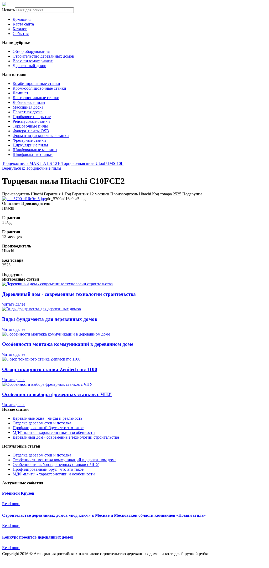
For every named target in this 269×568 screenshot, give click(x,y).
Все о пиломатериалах (33, 61)
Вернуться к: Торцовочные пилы (31, 168)
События (21, 33)
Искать (8, 10)
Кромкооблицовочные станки (39, 88)
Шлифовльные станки (33, 154)
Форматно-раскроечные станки (41, 135)
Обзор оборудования (31, 51)
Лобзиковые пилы (29, 102)
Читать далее (13, 304)
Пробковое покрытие (32, 116)
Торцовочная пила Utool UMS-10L (92, 163)
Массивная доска (28, 107)
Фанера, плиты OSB (31, 131)
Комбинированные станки (36, 83)
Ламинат (20, 93)
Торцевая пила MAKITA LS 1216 (31, 163)
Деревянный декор (29, 65)
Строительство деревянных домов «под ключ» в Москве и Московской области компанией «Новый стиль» (104, 515)
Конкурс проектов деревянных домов (38, 537)
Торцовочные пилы (30, 126)
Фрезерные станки (29, 140)
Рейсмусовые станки (31, 121)
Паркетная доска (28, 112)
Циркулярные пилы (30, 145)
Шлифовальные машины (35, 150)
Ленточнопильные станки (36, 97)
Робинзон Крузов (18, 493)
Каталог (20, 29)
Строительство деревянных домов (43, 56)
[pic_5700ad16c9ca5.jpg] (24, 198)
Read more (11, 503)
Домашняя (22, 19)
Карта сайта (23, 24)
